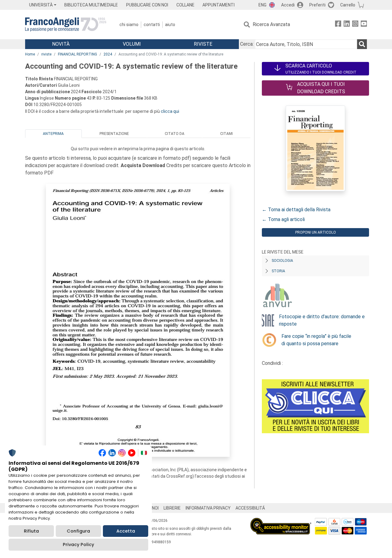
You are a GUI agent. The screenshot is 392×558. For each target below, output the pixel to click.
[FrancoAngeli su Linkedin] (347, 25)
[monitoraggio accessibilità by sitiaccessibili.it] (280, 521)
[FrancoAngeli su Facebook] (338, 25)
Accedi (288, 4)
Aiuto (170, 24)
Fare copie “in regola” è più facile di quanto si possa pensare (316, 339)
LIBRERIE (172, 508)
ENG (262, 4)
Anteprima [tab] (53, 134)
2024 (108, 54)
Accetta (125, 531)
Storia (278, 271)
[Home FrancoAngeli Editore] (65, 24)
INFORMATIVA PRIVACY (208, 508)
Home (30, 54)
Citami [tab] (226, 134)
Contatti (152, 24)
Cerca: (247, 44)
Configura (78, 531)
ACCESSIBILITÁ (250, 508)
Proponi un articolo (315, 232)
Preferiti (317, 4)
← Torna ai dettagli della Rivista (296, 209)
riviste (46, 54)
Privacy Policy (78, 544)
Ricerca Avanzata (271, 24)
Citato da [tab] (174, 134)
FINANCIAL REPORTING (77, 54)
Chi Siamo (128, 24)
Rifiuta (31, 531)
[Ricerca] (362, 44)
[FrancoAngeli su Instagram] (355, 25)
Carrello (347, 4)
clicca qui (170, 111)
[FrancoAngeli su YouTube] (364, 25)
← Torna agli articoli (283, 219)
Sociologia (282, 260)
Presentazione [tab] (114, 134)
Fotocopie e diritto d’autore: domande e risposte (322, 320)
